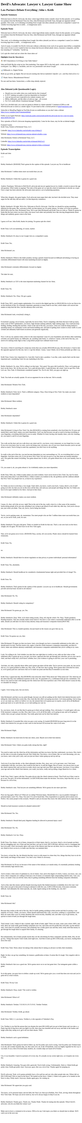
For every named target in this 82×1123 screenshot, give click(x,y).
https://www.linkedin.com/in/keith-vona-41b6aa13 (25, 130)
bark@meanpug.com (65, 106)
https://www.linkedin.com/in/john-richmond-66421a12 (26, 141)
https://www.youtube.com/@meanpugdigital (16, 112)
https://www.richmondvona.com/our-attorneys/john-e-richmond (28, 145)
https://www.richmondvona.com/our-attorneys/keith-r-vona (27, 134)
